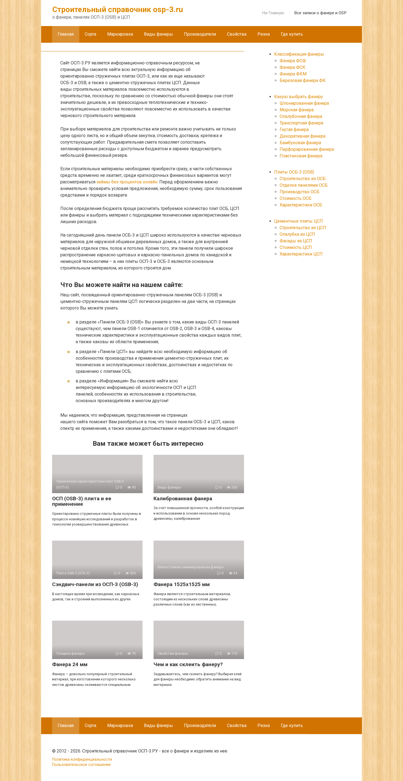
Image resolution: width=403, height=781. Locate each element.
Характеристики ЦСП (301, 254)
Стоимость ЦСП (296, 247)
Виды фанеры (158, 34)
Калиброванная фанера (183, 498)
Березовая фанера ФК (303, 80)
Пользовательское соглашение (81, 764)
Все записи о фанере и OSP (320, 12)
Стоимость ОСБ (295, 198)
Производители (200, 34)
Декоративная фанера (302, 136)
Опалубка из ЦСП (297, 234)
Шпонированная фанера (304, 103)
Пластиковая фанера (301, 155)
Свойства (236, 34)
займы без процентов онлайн (127, 181)
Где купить (292, 34)
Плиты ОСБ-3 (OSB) (294, 172)
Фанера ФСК (292, 67)
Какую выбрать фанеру (298, 96)
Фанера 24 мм (69, 664)
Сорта (90, 34)
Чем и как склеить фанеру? (188, 664)
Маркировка (120, 34)
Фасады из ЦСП (296, 240)
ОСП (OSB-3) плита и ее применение (81, 501)
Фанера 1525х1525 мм (182, 584)
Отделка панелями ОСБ (304, 185)
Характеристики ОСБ (301, 205)
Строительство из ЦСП (303, 227)
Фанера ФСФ (293, 60)
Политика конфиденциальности (82, 759)
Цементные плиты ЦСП (298, 221)
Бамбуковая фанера (300, 142)
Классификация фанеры (299, 54)
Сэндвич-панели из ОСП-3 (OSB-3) (95, 584)
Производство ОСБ (299, 191)
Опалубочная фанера (301, 116)
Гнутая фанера (294, 129)
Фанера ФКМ (293, 73)
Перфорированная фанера (307, 149)
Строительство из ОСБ (303, 178)
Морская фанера (297, 109)
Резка (263, 34)
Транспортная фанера (301, 123)
